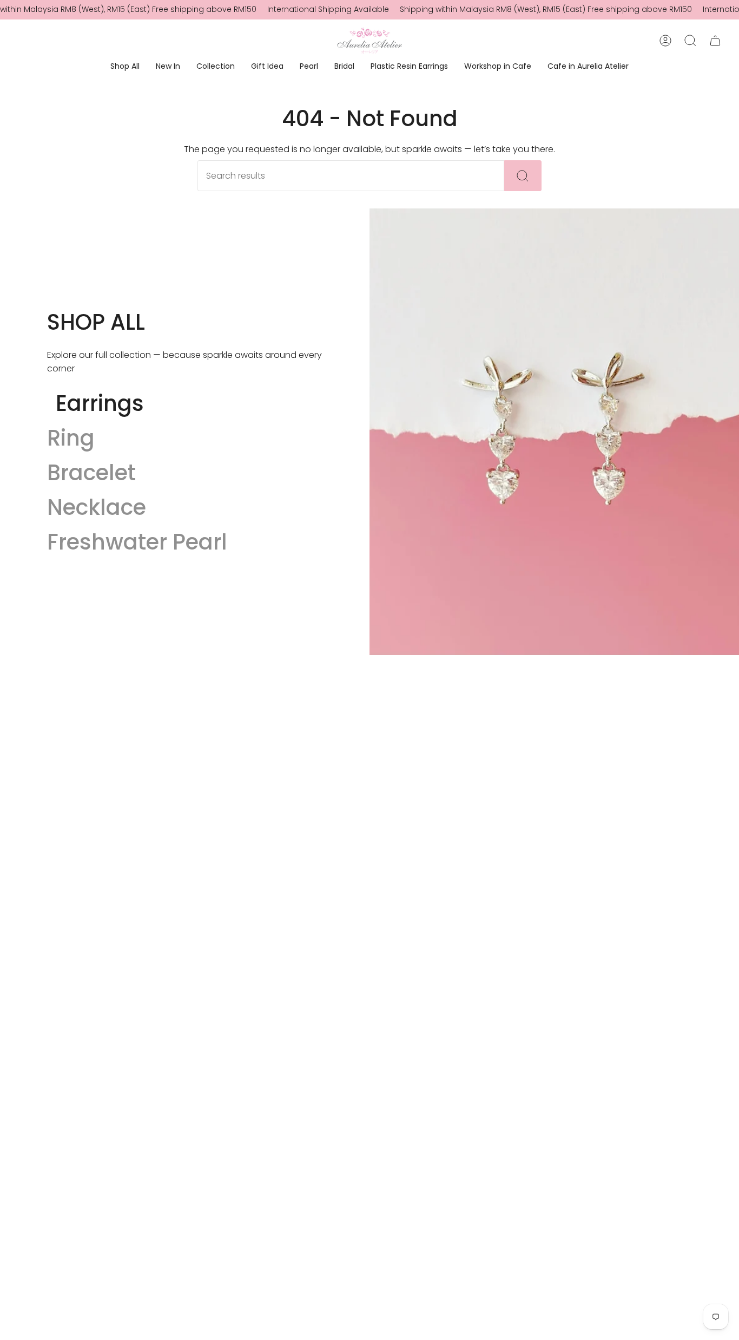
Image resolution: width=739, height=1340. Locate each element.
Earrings (100, 403)
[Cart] (715, 40)
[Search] (523, 175)
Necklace (96, 507)
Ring (71, 438)
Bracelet (91, 472)
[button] (125, 67)
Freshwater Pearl (137, 542)
